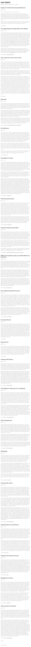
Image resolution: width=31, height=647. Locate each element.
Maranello (3, 99)
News (4, 25)
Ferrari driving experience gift (12, 125)
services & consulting (9, 448)
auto (7, 125)
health (8, 54)
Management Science (7, 578)
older (2, 640)
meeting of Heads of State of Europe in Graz (12, 252)
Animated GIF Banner (7, 359)
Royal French (4, 342)
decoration (8, 224)
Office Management (6, 420)
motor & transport (18, 125)
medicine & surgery (11, 54)
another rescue (9, 602)
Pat (1, 9)
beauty (8, 574)
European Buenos (6, 320)
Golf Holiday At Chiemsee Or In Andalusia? (13, 388)
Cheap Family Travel (6, 483)
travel (7, 417)
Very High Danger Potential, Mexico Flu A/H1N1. (14, 28)
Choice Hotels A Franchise (8, 606)
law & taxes (9, 195)
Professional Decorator (7, 198)
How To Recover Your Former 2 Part (11, 57)
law (7, 195)
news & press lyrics (21, 252)
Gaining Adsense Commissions (10, 524)
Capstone (12, 41)
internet (8, 385)
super (7, 552)
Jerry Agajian (12, 52)
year (7, 154)
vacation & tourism (11, 417)
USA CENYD (5, 2)
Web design (10, 385)
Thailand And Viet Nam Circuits (10, 555)
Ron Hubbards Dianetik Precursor (10, 290)
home (10, 224)
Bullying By (4, 451)
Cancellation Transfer (7, 158)
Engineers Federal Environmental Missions (13, 7)
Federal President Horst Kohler (10, 227)
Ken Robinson (5, 128)
